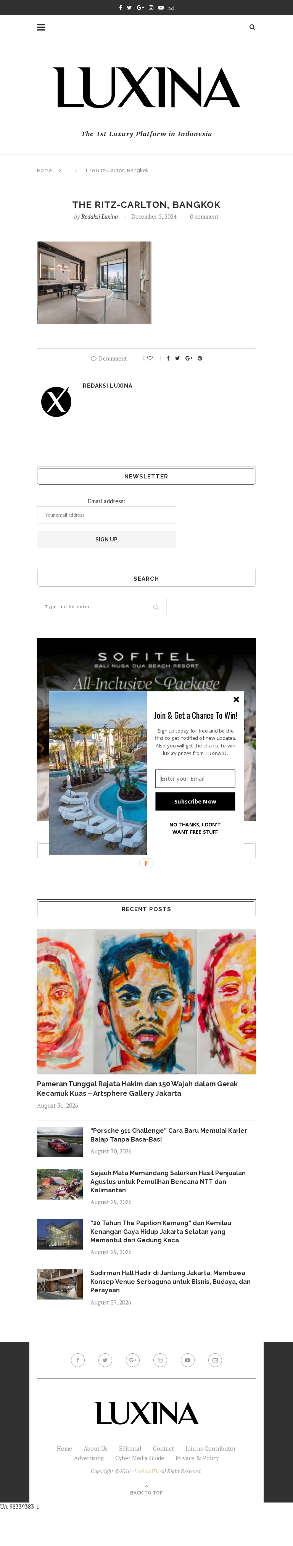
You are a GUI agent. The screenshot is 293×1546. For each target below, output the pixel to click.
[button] (195, 715)
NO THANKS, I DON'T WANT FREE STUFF (195, 828)
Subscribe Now (195, 801)
